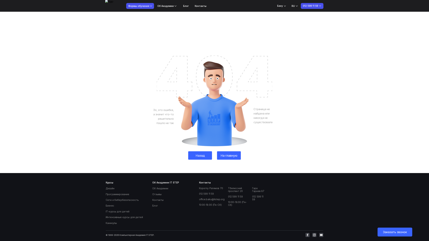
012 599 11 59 (206, 193)
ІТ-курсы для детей (118, 211)
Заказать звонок (395, 232)
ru (293, 6)
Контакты (200, 6)
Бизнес (110, 205)
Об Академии (160, 188)
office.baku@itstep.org (212, 199)
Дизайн (110, 188)
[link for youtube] (321, 235)
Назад (200, 155)
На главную (229, 155)
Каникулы (111, 223)
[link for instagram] (314, 235)
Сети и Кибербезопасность (122, 199)
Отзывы (157, 194)
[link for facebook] (307, 235)
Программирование (117, 194)
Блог (186, 6)
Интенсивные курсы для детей (124, 217)
